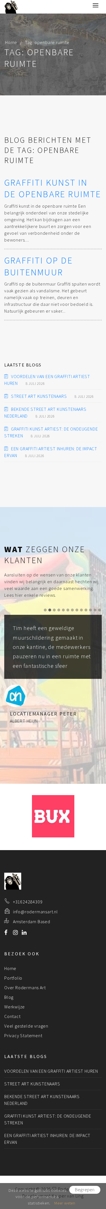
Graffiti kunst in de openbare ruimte (52, 188)
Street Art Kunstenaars (39, 396)
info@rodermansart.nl (35, 911)
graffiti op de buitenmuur (38, 266)
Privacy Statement (23, 1035)
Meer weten (64, 1203)
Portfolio (13, 978)
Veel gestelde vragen (26, 1026)
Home (11, 42)
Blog (9, 997)
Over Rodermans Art (25, 987)
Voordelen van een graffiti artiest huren (51, 1071)
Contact (12, 1016)
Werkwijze (14, 1007)
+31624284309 (28, 902)
